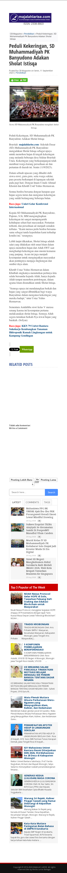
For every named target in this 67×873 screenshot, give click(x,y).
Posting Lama (48, 480)
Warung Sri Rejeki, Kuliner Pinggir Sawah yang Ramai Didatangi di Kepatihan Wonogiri (39, 802)
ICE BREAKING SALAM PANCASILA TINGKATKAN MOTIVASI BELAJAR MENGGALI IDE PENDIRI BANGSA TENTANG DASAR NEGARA (39, 673)
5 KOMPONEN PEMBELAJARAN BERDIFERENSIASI (34, 647)
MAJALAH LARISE (40, 867)
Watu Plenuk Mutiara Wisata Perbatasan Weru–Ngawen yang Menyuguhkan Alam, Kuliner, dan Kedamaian (39, 702)
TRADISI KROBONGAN (36, 624)
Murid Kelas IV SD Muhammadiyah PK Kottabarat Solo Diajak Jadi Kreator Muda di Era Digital (41, 546)
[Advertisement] (36, 394)
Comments (32, 502)
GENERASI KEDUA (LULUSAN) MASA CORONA (39, 777)
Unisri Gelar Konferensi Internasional (28, 205)
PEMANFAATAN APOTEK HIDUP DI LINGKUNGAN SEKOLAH (38, 728)
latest (16, 502)
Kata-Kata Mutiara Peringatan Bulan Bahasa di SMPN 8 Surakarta (39, 826)
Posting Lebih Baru (21, 480)
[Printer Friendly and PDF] (18, 81)
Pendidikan (29, 34)
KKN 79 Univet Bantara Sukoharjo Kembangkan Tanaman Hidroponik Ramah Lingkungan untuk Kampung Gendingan (30, 330)
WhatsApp (27, 349)
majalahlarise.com (29, 144)
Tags (47, 502)
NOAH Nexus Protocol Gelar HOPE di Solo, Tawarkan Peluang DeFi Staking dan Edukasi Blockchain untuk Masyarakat (38, 600)
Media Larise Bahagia (41, 869)
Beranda (35, 482)
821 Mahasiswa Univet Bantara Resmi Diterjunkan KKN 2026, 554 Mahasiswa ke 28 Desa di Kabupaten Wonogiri (40, 753)
